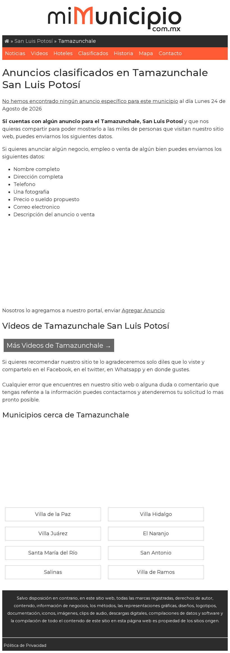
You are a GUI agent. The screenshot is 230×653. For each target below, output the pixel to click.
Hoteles (63, 53)
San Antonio (156, 553)
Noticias (15, 53)
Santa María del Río (52, 553)
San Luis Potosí (34, 41)
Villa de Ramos (156, 572)
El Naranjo (156, 533)
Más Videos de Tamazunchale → (58, 345)
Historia (123, 53)
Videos (39, 53)
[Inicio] (6, 41)
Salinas (53, 572)
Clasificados (93, 53)
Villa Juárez (53, 533)
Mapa (146, 53)
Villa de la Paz (53, 514)
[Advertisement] (115, 263)
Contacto (170, 53)
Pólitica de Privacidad (25, 645)
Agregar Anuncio (143, 310)
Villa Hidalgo (156, 514)
